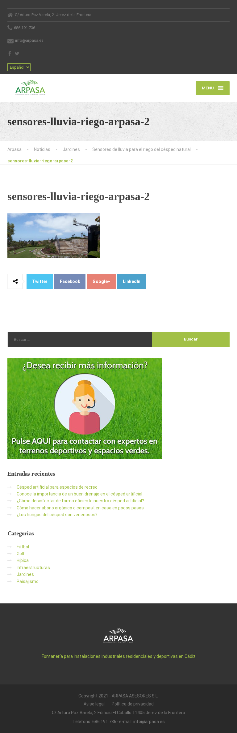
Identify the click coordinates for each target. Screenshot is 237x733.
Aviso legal (94, 703)
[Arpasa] (30, 84)
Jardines (25, 574)
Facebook (70, 281)
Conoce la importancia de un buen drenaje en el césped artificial (79, 493)
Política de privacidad (133, 703)
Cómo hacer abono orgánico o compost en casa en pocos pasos (80, 507)
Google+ (101, 281)
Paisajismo (28, 581)
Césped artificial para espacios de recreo (57, 487)
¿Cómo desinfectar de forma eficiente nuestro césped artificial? (80, 500)
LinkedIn (131, 281)
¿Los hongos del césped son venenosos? (57, 514)
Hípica (23, 560)
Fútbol (23, 546)
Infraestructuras (33, 567)
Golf (21, 553)
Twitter (40, 281)
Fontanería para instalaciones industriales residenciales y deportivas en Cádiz (119, 656)
